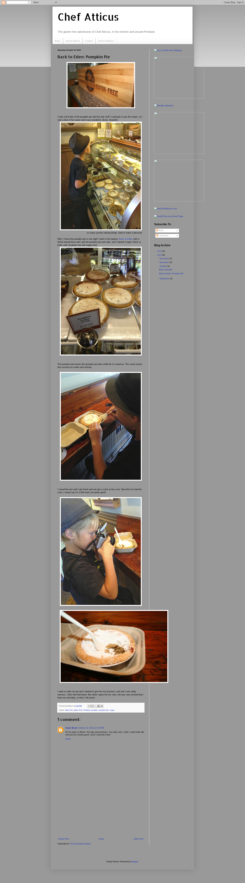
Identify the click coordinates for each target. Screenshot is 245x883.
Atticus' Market (106, 41)
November (165, 262)
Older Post (138, 839)
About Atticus (73, 41)
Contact (89, 41)
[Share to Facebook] (98, 706)
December (165, 258)
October (163, 266)
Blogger (134, 861)
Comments (163, 236)
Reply (68, 739)
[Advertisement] (101, 813)
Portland (86, 710)
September (165, 278)
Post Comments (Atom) (80, 844)
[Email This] (89, 706)
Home (57, 41)
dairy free (69, 710)
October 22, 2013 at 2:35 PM (91, 728)
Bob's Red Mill (165, 270)
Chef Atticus (88, 16)
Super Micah (71, 728)
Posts (161, 230)
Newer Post (63, 839)
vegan (112, 710)
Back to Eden (125, 239)
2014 (159, 251)
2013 (159, 255)
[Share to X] (95, 706)
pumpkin (94, 710)
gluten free (78, 710)
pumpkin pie (103, 710)
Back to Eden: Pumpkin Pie (171, 273)
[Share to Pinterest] (102, 706)
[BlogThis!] (92, 706)
